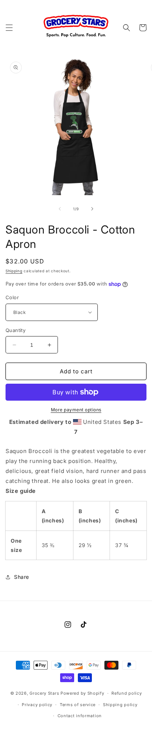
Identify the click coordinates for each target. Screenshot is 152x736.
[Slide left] (60, 209)
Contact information (80, 715)
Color (12, 297)
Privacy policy (37, 704)
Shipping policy (120, 704)
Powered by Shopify (82, 693)
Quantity (15, 330)
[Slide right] (92, 209)
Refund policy (126, 693)
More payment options (76, 409)
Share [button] (21, 577)
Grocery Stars (44, 693)
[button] (9, 28)
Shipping (14, 271)
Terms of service (78, 704)
